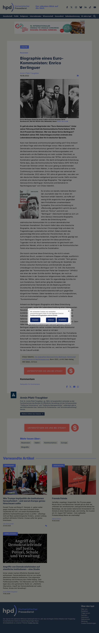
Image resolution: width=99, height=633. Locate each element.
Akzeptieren (62, 320)
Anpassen (35, 320)
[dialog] (49, 316)
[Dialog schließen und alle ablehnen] (68, 310)
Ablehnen (51, 320)
